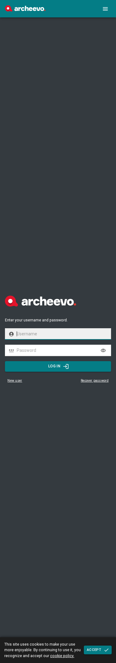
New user (14, 381)
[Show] (103, 350)
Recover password (95, 381)
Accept (94, 649)
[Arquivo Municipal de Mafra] (25, 9)
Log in (54, 366)
